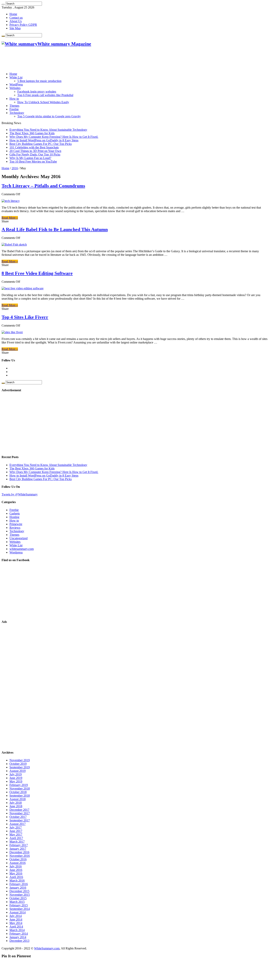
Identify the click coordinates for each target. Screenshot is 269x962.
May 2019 (15, 781)
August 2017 (17, 824)
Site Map (15, 28)
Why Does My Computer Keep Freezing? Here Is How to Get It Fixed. (53, 136)
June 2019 (15, 778)
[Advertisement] (73, 59)
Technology (16, 112)
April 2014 (16, 926)
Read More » (10, 217)
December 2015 (19, 891)
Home (13, 14)
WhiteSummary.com (46, 948)
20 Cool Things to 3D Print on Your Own (35, 151)
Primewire (15, 524)
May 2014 (15, 923)
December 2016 (19, 852)
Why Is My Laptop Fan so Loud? (30, 158)
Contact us (16, 17)
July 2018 (15, 802)
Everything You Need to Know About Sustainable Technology (48, 129)
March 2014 (17, 930)
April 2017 (16, 838)
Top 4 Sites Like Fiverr (25, 317)
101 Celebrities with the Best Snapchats (34, 147)
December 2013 (19, 940)
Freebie (14, 109)
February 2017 (18, 845)
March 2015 (17, 901)
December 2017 (19, 809)
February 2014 (18, 933)
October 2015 (18, 898)
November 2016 (19, 855)
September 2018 (19, 795)
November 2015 (19, 894)
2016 (15, 168)
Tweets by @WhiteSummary (20, 494)
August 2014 (17, 912)
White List (15, 77)
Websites (14, 88)
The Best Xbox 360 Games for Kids (32, 133)
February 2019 (18, 785)
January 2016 (17, 887)
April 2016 (16, 877)
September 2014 (19, 908)
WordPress (16, 84)
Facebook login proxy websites (36, 91)
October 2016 (18, 859)
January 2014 (17, 937)
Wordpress (16, 552)
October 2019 (18, 763)
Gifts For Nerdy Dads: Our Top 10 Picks (34, 154)
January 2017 (17, 848)
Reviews (14, 527)
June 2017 (15, 831)
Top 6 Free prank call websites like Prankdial (45, 95)
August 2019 (17, 770)
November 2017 (19, 813)
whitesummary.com (21, 549)
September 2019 (19, 767)
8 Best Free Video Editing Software (37, 273)
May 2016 (15, 873)
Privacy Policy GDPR (23, 24)
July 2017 (15, 827)
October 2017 (18, 816)
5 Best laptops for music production (39, 81)
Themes (14, 105)
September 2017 (19, 820)
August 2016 (17, 862)
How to (14, 98)
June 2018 (15, 806)
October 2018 (18, 792)
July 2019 (15, 774)
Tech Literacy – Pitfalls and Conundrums (43, 185)
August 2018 (17, 799)
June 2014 (15, 919)
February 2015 (18, 905)
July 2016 (15, 866)
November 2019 (19, 760)
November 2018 (19, 788)
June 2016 (15, 870)
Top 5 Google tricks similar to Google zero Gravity (49, 116)
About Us (15, 21)
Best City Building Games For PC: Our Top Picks (40, 143)
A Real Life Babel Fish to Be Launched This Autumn (55, 229)
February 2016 (18, 884)
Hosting (14, 517)
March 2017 (17, 841)
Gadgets (14, 513)
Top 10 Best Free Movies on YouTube (33, 161)
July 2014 (15, 916)
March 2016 (17, 880)
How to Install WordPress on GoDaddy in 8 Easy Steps (43, 140)
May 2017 (15, 834)
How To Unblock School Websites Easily (43, 102)
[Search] (3, 4)
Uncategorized (18, 538)
